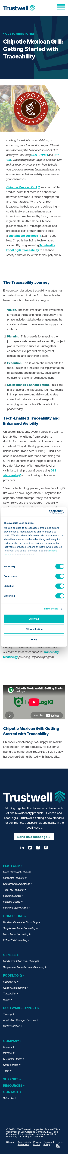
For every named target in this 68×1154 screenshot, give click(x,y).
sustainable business (25, 235)
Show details (51, 608)
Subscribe (8, 1098)
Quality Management (14, 987)
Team (6, 1070)
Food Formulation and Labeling (20, 961)
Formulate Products (14, 877)
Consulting (13, 916)
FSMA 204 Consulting (15, 940)
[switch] (59, 576)
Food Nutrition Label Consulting (20, 922)
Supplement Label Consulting (19, 928)
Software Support (20, 1008)
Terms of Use (59, 1144)
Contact (11, 1092)
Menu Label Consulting (15, 934)
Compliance (9, 981)
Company (11, 1041)
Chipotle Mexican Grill (23, 187)
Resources (12, 1085)
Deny (34, 639)
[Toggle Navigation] (61, 7)
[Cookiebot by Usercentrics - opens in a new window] (50, 512)
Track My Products (13, 889)
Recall (6, 999)
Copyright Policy (48, 1143)
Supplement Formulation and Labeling (23, 967)
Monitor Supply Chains (15, 907)
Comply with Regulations (16, 883)
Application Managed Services (19, 1020)
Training (7, 1014)
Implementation (11, 1026)
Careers (7, 1047)
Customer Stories (20, 33)
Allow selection (34, 629)
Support (10, 1079)
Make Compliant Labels (16, 872)
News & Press (10, 1064)
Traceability (9, 993)
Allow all (34, 618)
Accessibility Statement (24, 1143)
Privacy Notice (37, 1143)
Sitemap (10, 1142)
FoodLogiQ (12, 975)
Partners (7, 1053)
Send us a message (32, 837)
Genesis (9, 955)
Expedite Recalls (12, 895)
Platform (11, 866)
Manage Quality (11, 901)
